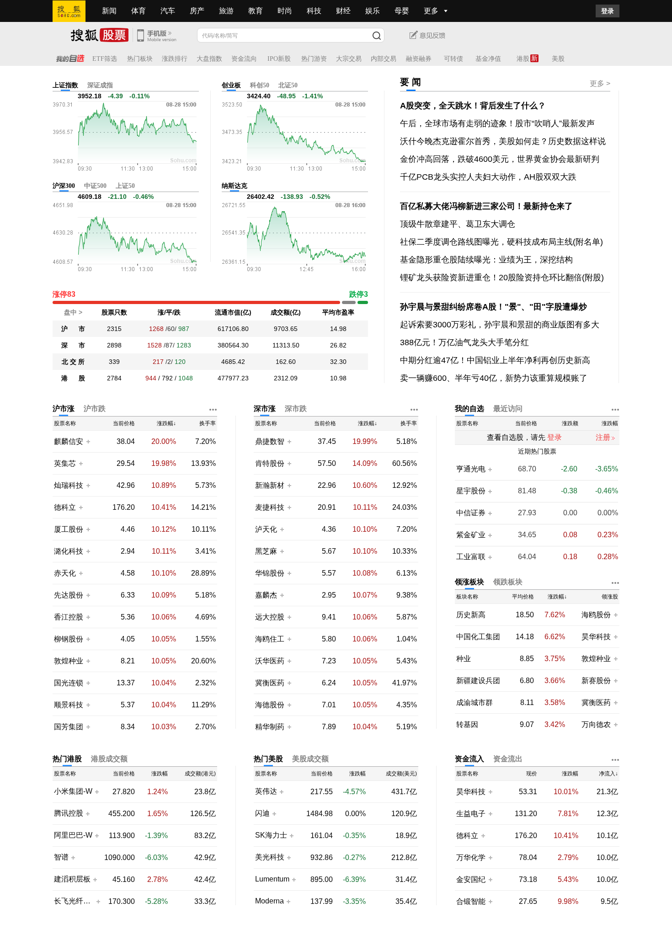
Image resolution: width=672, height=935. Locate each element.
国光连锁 (68, 683)
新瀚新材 (269, 485)
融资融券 (419, 58)
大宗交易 (349, 58)
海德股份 (269, 705)
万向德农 (596, 724)
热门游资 (314, 58)
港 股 (73, 378)
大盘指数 (209, 58)
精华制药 (269, 727)
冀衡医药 (269, 683)
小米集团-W (73, 791)
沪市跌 (95, 408)
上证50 (125, 185)
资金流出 (508, 759)
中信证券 (470, 513)
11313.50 (285, 345)
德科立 (65, 507)
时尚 (284, 11)
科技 (314, 11)
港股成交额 (109, 759)
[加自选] (88, 441)
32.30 (338, 361)
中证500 (95, 185)
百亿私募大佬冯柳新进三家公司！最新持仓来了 (486, 206)
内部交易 (383, 58)
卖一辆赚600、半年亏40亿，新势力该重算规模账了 (493, 378)
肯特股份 (269, 463)
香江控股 (68, 617)
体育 (138, 11)
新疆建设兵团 (478, 680)
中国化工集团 (478, 637)
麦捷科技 (269, 507)
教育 (255, 11)
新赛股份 (596, 680)
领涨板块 (469, 582)
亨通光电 (470, 469)
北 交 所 (73, 361)
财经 (343, 11)
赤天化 (65, 573)
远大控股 (269, 617)
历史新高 (470, 615)
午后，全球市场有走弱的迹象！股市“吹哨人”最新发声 (497, 123)
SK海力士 (271, 835)
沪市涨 (64, 408)
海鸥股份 (596, 615)
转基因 (467, 724)
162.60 (286, 361)
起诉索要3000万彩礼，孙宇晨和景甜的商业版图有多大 (499, 324)
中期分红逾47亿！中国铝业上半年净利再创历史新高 (495, 360)
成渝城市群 (474, 702)
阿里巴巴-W (73, 835)
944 (150, 378)
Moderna (269, 901)
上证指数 (65, 85)
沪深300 (64, 185)
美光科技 (269, 857)
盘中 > (73, 312)
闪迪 (262, 813)
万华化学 (470, 857)
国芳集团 (68, 727)
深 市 (73, 345)
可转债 (453, 58)
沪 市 (73, 328)
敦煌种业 (68, 661)
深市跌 (296, 408)
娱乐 (372, 11)
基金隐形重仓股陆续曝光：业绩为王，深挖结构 (486, 259)
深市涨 (265, 408)
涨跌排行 (174, 58)
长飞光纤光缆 (74, 901)
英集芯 (65, 463)
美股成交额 (310, 759)
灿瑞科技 (68, 485)
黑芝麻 (267, 551)
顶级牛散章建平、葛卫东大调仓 (457, 224)
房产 (197, 11)
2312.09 (286, 378)
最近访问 (508, 408)
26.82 (338, 345)
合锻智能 (470, 901)
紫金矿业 (470, 535)
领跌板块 (508, 582)
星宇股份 (470, 491)
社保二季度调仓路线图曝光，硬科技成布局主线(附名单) (501, 241)
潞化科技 (68, 551)
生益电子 (470, 813)
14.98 (338, 328)
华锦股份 (269, 573)
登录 (607, 11)
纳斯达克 (234, 185)
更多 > (600, 83)
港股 (523, 58)
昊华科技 (596, 637)
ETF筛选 (104, 58)
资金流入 (469, 759)
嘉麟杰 (267, 595)
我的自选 (469, 408)
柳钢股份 (68, 639)
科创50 (259, 85)
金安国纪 (470, 879)
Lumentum (272, 879)
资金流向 (244, 58)
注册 (603, 437)
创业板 (231, 85)
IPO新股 (279, 58)
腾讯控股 (68, 813)
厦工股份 (68, 529)
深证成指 (100, 85)
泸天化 (267, 529)
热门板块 (140, 58)
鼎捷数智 (269, 441)
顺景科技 (68, 705)
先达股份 (68, 595)
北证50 (288, 85)
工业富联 (470, 557)
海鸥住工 (269, 639)
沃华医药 (269, 661)
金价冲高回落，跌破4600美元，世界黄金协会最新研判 (499, 159)
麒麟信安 (68, 441)
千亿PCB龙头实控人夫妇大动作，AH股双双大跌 (488, 177)
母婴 (402, 11)
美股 (558, 58)
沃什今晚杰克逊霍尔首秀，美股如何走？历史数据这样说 (503, 141)
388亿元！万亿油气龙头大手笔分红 (464, 342)
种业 (463, 659)
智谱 (61, 857)
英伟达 (266, 791)
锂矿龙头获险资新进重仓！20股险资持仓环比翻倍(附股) (502, 277)
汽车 (167, 11)
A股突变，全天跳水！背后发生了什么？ (473, 105)
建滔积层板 (72, 879)
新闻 (109, 11)
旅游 (226, 11)
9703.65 (286, 328)
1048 (185, 378)
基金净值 (488, 58)
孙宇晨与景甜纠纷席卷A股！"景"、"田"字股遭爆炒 (493, 306)
